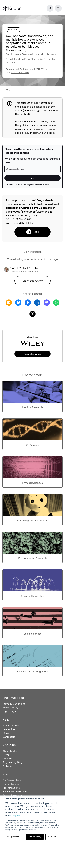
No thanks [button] (52, 836)
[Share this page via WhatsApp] (56, 302)
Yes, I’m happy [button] (35, 836)
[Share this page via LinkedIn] (37, 302)
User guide (8, 729)
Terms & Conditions (13, 703)
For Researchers (11, 780)
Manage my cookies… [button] (15, 836)
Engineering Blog (12, 762)
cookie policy (14, 815)
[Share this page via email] (9, 302)
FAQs (5, 733)
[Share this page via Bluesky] (18, 302)
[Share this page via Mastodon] (47, 302)
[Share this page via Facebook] (28, 302)
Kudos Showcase (12, 795)
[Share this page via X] (32, 313)
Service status (10, 725)
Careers (7, 758)
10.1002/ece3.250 (20, 72)
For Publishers (10, 783)
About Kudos (9, 750)
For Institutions (11, 787)
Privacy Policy (10, 707)
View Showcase (32, 353)
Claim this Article (32, 280)
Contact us (8, 736)
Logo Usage (9, 711)
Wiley (8, 90)
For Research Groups (14, 791)
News (5, 754)
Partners (7, 766)
